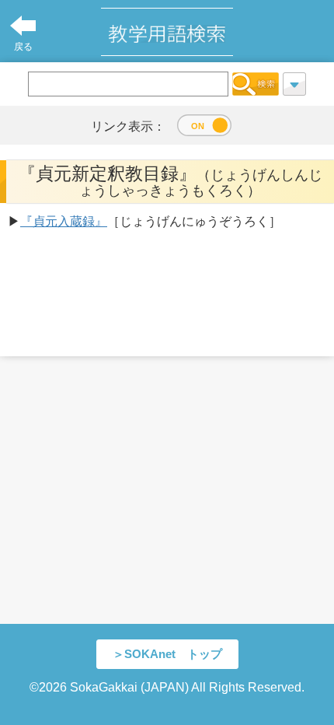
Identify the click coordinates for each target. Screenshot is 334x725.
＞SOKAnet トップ (167, 653)
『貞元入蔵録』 (63, 221)
